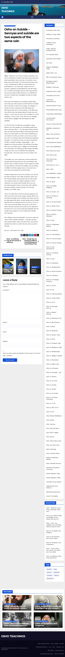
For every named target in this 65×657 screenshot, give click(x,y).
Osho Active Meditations (53, 146)
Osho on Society (51, 385)
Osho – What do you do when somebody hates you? (53, 509)
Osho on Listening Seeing (54, 294)
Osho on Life (7, 267)
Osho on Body (50, 181)
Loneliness (49, 575)
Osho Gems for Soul (52, 165)
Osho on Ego (50, 220)
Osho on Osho (50, 339)
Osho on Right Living (52, 364)
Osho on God (50, 259)
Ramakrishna (50, 578)
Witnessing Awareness (53, 492)
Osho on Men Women (53, 322)
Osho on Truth (50, 403)
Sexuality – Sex (60, 647)
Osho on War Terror (52, 407)
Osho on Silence (51, 376)
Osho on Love (50, 302)
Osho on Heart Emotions (53, 271)
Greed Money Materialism (54, 114)
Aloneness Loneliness (53, 38)
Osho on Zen (50, 411)
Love (50, 647)
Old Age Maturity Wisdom (54, 142)
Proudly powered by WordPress (9, 648)
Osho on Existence (52, 230)
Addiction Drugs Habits (53, 34)
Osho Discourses (51, 155)
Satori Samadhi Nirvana (53, 463)
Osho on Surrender (52, 393)
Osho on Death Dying (52, 206)
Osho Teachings (51, 449)
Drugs (55, 569)
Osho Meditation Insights (53, 173)
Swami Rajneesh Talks (53, 473)
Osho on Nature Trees (53, 335)
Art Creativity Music (52, 54)
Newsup (24, 648)
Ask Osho (49, 63)
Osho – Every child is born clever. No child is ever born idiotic (53, 550)
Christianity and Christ (53, 95)
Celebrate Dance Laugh (53, 91)
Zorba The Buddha (52, 496)
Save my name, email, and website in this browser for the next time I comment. (21, 354)
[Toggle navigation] (32, 17)
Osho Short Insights (52, 432)
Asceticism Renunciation (53, 58)
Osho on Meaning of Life (54, 318)
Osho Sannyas (50, 424)
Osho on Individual (52, 275)
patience (56, 575)
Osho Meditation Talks (53, 177)
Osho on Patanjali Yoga (53, 343)
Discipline (49, 569)
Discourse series (59, 650)
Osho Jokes (50, 169)
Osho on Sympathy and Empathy (46, 624)
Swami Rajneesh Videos (53, 477)
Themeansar (4, 649)
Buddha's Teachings (52, 87)
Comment (6, 290)
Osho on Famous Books (53, 238)
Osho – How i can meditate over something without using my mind (53, 524)
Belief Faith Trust (51, 73)
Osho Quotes (50, 420)
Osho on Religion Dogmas (54, 356)
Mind (54, 647)
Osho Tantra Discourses (53, 441)
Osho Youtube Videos (53, 453)
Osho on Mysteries (52, 330)
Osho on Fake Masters (53, 234)
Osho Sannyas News (52, 428)
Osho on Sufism (51, 389)
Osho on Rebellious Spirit (54, 347)
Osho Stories (50, 436)
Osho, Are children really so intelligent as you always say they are (54, 517)
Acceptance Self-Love (53, 30)
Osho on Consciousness (53, 202)
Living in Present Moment (54, 124)
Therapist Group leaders (53, 482)
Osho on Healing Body (53, 267)
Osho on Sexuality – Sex (53, 372)
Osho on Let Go (51, 285)
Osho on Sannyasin (52, 368)
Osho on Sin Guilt (51, 381)
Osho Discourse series (53, 151)
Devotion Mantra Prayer (53, 105)
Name (5, 322)
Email (5, 332)
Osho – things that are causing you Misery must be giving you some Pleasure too (29, 241)
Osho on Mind (50, 326)
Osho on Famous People (54, 243)
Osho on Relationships (53, 351)
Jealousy (49, 572)
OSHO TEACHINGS (13, 636)
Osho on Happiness (52, 263)
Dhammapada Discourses (54, 110)
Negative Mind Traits (52, 138)
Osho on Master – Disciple (57, 643)
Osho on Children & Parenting (43, 604)
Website (5, 341)
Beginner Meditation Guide (10, 621)
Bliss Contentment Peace (54, 77)
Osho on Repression (52, 360)
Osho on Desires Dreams (54, 210)
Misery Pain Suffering (10, 25)
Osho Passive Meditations (54, 416)
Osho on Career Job (52, 192)
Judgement (56, 572)
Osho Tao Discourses (52, 445)
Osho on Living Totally (53, 298)
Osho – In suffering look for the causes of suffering (13, 240)
